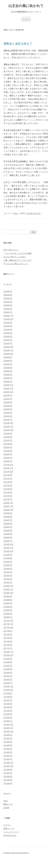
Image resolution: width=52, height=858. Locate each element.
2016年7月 (7, 665)
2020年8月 (7, 516)
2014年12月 (8, 724)
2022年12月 (8, 423)
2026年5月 (7, 298)
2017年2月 (7, 644)
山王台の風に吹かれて (26, 5)
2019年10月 (8, 551)
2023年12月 (8, 385)
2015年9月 (7, 693)
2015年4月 (7, 710)
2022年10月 (8, 430)
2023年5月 (7, 405)
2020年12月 (8, 502)
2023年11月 (8, 388)
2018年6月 (7, 606)
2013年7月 (7, 773)
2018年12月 (8, 586)
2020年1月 (7, 541)
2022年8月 (7, 437)
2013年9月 (7, 769)
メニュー (26, 19)
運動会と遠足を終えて (17, 43)
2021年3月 (7, 492)
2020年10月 (8, 509)
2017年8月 (7, 631)
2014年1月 (7, 759)
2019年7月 (7, 561)
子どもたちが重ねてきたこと (15, 263)
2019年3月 (7, 575)
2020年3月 (7, 534)
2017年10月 (8, 627)
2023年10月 (8, 392)
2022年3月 (7, 454)
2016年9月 (7, 658)
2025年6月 (7, 326)
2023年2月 (7, 416)
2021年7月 (7, 478)
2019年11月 (8, 547)
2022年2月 (7, 457)
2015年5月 (7, 707)
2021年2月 (7, 495)
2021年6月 (7, 482)
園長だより (8, 804)
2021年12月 (8, 464)
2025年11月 (8, 315)
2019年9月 (7, 554)
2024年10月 (8, 353)
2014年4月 (7, 748)
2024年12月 (8, 346)
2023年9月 (7, 395)
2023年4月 (7, 409)
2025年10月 (8, 319)
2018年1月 (7, 617)
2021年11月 (8, 468)
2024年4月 (7, 374)
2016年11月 (8, 651)
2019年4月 (7, 572)
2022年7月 (7, 440)
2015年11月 (8, 686)
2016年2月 (7, 679)
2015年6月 (7, 703)
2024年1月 (7, 381)
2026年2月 (7, 308)
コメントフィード (10, 832)
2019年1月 (7, 582)
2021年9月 (7, 475)
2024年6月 (7, 367)
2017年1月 (7, 648)
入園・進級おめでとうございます (17, 260)
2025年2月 (7, 340)
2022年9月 (7, 433)
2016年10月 (8, 655)
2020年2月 (7, 537)
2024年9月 (7, 357)
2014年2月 (7, 755)
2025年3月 (7, 336)
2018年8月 (7, 599)
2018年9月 (7, 596)
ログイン (7, 825)
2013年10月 (8, 766)
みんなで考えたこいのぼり (14, 256)
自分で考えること (10, 249)
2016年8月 (7, 662)
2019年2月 (7, 579)
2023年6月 (7, 402)
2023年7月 (7, 398)
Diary (16, 213)
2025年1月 (7, 343)
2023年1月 (7, 419)
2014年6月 (7, 741)
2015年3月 (7, 714)
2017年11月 (8, 624)
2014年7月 (7, 738)
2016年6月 (7, 669)
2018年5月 (7, 610)
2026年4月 (7, 301)
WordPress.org (9, 835)
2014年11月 (8, 728)
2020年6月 (7, 523)
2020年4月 (7, 530)
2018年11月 (8, 589)
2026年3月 (7, 305)
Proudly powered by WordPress (16, 853)
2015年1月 (7, 721)
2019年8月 (7, 558)
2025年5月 (7, 329)
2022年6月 (7, 443)
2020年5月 (7, 527)
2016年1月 (7, 683)
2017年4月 (7, 641)
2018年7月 (7, 603)
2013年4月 (7, 783)
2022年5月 (7, 447)
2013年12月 (8, 762)
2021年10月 (8, 471)
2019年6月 (7, 565)
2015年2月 (7, 717)
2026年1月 (7, 312)
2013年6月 (7, 776)
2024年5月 (7, 371)
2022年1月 (7, 461)
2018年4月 (7, 613)
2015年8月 (7, 696)
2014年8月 (7, 735)
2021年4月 (7, 489)
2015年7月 (7, 700)
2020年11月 (8, 506)
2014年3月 (7, 752)
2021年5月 (7, 485)
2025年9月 (7, 322)
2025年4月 (7, 333)
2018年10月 (8, 592)
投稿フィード (9, 828)
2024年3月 (7, 378)
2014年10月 (8, 731)
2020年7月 (7, 520)
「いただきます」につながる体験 (17, 253)
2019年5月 (7, 568)
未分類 (6, 807)
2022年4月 (7, 450)
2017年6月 (7, 638)
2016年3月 (7, 676)
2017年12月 (8, 620)
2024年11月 (8, 350)
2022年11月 (8, 426)
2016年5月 (7, 672)
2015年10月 (8, 690)
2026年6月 (7, 295)
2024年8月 (7, 360)
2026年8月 (7, 291)
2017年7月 (7, 634)
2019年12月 (8, 544)
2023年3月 (7, 412)
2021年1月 (7, 499)
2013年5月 (7, 780)
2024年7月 (7, 364)
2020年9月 (7, 513)
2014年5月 (7, 745)
